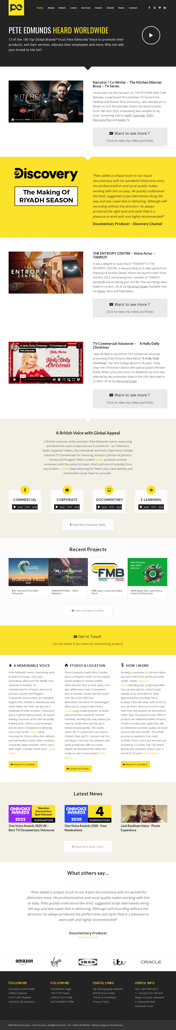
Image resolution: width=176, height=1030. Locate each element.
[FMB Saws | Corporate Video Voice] (108, 572)
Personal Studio (126, 381)
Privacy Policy (101, 1002)
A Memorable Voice (32, 665)
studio (99, 459)
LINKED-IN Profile (61, 998)
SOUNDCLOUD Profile (22, 989)
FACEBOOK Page (61, 989)
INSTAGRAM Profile (62, 1002)
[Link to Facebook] (149, 7)
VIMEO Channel (18, 993)
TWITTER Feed (60, 993)
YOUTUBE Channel (20, 998)
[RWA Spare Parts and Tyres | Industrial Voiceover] (147, 572)
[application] (25, 506)
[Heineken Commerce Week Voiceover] (144, 814)
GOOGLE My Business (22, 1002)
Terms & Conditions (104, 998)
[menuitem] (40, 7)
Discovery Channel (88, 937)
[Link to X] (154, 7)
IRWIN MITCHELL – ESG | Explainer (65, 591)
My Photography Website (108, 989)
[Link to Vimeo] (159, 7)
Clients (64, 469)
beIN (128, 115)
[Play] (14, 507)
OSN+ (150, 115)
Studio (68, 710)
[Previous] (14, 815)
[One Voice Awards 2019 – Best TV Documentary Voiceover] (32, 814)
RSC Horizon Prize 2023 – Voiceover (26, 591)
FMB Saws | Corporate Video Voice (106, 591)
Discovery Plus (102, 120)
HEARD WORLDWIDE (80, 30)
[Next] (162, 815)
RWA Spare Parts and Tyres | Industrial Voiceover (146, 591)
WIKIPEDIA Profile (104, 993)
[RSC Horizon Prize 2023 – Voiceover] (28, 572)
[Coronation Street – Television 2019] (88, 814)
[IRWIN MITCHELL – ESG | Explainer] (68, 572)
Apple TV (123, 120)
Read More (150, 753)
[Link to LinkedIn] (164, 7)
